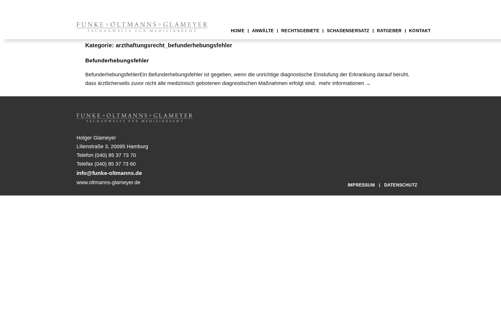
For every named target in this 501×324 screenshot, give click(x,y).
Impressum (361, 184)
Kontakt (420, 30)
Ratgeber (389, 30)
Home (237, 30)
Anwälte (263, 30)
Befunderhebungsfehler (117, 60)
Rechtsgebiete (300, 30)
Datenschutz (400, 184)
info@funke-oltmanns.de (109, 173)
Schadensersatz (348, 30)
